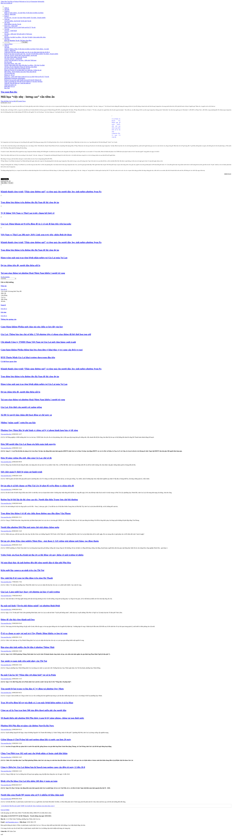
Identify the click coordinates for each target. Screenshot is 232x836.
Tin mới (11, 183)
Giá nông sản (18, 54)
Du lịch (6, 68)
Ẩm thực (11, 68)
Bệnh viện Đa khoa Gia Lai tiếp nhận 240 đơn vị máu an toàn (29, 781)
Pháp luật (7, 70)
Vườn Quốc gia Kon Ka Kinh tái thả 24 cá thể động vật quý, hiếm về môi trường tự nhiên (42, 555)
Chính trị (6, 11)
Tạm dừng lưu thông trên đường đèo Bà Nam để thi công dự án (30, 202)
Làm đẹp (14, 24)
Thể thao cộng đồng (25, 40)
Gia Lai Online (5, 810)
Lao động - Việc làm (21, 37)
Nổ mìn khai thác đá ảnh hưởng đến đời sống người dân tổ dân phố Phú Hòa (36, 562)
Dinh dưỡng (7, 24)
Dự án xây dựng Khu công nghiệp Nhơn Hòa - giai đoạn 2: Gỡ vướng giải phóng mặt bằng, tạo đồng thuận (50, 541)
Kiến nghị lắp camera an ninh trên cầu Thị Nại (22, 570)
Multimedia (7, 78)
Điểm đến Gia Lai (9, 86)
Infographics (21, 78)
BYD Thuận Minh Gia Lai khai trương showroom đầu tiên (28, 357)
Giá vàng (19, 17)
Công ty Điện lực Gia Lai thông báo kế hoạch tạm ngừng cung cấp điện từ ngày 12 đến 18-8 (43, 767)
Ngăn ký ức (38, 80)
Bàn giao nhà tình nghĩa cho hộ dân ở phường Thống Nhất (27, 647)
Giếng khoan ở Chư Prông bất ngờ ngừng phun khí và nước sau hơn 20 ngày (36, 739)
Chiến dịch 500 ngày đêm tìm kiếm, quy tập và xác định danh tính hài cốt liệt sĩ (27, 52)
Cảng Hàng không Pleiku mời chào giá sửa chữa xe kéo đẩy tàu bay (32, 327)
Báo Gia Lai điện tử (6, 3)
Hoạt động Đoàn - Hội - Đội (12, 63)
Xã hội (6, 35)
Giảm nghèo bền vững (39, 37)
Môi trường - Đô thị (10, 71)
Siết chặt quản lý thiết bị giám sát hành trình (21, 472)
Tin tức (29, 21)
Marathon (12, 40)
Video (2, 1)
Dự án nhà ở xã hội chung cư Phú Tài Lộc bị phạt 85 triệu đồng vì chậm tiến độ (37, 485)
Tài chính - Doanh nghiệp (38, 17)
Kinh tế (6, 16)
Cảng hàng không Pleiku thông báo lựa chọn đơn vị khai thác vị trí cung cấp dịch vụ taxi (42, 350)
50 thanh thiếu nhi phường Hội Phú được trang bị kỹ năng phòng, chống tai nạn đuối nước (42, 718)
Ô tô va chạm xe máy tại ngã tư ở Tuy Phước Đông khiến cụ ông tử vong (34, 633)
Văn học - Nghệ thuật (10, 30)
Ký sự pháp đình (19, 70)
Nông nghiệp (26, 17)
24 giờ (10, 81)
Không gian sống (21, 71)
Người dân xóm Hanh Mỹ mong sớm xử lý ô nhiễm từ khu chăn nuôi (32, 795)
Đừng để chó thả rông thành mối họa (18, 619)
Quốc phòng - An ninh (16, 13)
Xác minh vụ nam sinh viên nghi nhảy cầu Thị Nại (24, 661)
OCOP (6, 17)
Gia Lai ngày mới (14, 80)
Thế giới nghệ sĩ (21, 34)
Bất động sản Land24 (14, 806)
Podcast (16, 1)
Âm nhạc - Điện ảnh (10, 34)
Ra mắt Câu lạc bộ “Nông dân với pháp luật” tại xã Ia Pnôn (28, 675)
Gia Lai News (8, 44)
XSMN (22, 806)
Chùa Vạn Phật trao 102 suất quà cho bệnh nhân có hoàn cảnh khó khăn (34, 753)
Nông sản (4, 286)
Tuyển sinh (23, 21)
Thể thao (6, 39)
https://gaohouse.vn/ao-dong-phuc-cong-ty (44, 806)
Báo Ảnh (7, 1)
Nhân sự (6, 13)
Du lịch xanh (8, 62)
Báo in (12, 1)
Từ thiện (29, 37)
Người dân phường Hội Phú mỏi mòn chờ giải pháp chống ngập (30, 527)
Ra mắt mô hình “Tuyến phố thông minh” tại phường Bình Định (30, 605)
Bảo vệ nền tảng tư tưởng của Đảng (33, 13)
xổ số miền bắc (5, 806)
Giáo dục (7, 19)
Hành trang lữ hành (20, 68)
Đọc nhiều (4, 183)
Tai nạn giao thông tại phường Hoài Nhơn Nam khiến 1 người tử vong (33, 273)
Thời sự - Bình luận (10, 14)
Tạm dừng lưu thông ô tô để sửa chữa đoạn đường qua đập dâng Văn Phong (36, 513)
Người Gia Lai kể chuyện (27, 80)
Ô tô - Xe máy (13, 17)
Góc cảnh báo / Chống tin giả (32, 70)
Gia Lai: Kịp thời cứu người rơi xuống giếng (21, 407)
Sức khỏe (7, 22)
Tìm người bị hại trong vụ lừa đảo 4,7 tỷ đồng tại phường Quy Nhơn (32, 689)
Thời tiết (6, 83)
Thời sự (6, 8)
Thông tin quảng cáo (10, 85)
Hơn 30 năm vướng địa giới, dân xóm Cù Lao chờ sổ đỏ (26, 458)
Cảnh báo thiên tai (25, 83)
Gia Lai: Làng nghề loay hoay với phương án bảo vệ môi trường (30, 592)
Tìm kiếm (24, 42)
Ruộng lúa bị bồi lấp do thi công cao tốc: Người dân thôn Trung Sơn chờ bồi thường (39, 499)
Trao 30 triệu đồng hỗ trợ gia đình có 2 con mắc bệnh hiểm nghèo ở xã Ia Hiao (37, 702)
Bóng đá (6, 40)
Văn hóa (6, 29)
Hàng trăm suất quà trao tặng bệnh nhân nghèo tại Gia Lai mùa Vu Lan (34, 257)
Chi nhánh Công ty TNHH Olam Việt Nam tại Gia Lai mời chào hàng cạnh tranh (38, 342)
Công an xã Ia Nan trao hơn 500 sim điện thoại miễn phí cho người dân (33, 710)
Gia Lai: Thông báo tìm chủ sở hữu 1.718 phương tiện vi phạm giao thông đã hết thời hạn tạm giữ (46, 334)
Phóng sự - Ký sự (9, 75)
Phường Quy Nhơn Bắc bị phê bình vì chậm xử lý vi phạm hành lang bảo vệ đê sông (39, 430)
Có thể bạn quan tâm (9, 361)
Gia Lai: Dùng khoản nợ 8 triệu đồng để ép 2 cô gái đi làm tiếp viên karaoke (36, 224)
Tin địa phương (5, 277)
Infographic (41, 1)
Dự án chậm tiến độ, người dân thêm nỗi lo (20, 265)
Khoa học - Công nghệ (10, 26)
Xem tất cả (4, 289)
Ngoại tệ (3, 305)
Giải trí (6, 32)
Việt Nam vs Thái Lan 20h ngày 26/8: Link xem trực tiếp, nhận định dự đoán (36, 234)
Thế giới (6, 9)
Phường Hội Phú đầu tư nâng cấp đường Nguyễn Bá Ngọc (27, 725)
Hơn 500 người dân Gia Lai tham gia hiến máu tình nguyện (28, 444)
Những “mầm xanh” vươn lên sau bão (18, 422)
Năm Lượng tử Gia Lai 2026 (12, 27)
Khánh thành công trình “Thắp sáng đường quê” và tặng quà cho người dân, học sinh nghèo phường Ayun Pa (51, 191)
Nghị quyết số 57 (26, 27)
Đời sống (7, 37)
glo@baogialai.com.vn (12, 822)
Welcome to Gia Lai (25, 1)
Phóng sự (29, 81)
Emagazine (34, 1)
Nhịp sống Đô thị (31, 71)
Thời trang (29, 34)
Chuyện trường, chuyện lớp (12, 21)
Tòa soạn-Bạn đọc (9, 73)
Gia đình (12, 37)
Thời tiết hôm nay (15, 83)
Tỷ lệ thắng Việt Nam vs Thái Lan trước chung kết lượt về (27, 213)
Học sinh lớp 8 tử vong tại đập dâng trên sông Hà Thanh (27, 578)
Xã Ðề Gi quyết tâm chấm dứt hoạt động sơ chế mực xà (26, 415)
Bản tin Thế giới (16, 81)
